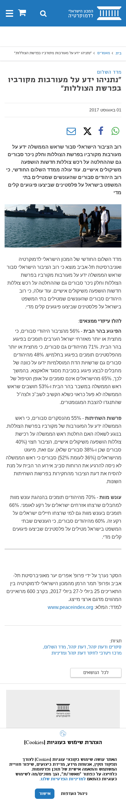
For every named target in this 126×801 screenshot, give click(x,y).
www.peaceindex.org (70, 607)
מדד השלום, (54, 647)
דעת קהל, (76, 647)
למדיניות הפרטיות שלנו (63, 779)
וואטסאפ (115, 131)
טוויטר (86, 131)
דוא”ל (71, 131)
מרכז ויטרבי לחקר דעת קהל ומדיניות (86, 653)
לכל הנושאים (96, 673)
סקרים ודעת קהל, (104, 647)
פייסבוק (100, 131)
